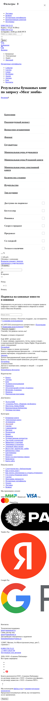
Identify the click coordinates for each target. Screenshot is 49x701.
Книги (8, 377)
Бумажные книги (12, 418)
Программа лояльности (14, 479)
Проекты (8, 392)
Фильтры (4, 98)
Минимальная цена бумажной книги (23, 159)
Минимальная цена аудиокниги (21, 152)
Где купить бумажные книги (16, 475)
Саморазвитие (11, 428)
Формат (8, 137)
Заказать (4, 355)
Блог (7, 80)
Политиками (41, 325)
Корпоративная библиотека (16, 408)
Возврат (8, 15)
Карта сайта (10, 461)
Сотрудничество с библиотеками (18, 469)
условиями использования (12, 321)
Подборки (9, 74)
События (8, 68)
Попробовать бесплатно (10, 370)
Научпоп (8, 430)
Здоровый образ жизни (14, 446)
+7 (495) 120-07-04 (8, 650)
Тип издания (11, 192)
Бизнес (8, 434)
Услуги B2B (10, 402)
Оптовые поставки (12, 410)
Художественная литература (16, 438)
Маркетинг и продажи (14, 442)
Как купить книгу (12, 471)
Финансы (9, 436)
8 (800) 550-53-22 (7, 648)
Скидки (8, 70)
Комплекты (9, 459)
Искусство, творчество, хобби (17, 448)
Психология (10, 432)
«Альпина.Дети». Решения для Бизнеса (20, 404)
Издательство (11, 185)
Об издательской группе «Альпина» (19, 388)
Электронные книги (13, 420)
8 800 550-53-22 (7, 25)
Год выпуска (10, 144)
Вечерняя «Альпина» (13, 390)
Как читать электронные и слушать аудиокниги (24, 473)
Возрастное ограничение (17, 129)
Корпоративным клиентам (15, 20)
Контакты (9, 82)
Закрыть (44, 5)
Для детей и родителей (14, 440)
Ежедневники (10, 453)
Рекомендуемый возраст (17, 122)
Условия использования (14, 384)
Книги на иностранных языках (17, 457)
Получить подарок (8, 329)
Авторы (8, 78)
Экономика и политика (14, 444)
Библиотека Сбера (12, 451)
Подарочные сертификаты (15, 17)
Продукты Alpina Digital (14, 406)
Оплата (8, 483)
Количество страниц (15, 177)
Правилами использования (12, 327)
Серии (7, 72)
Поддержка (9, 22)
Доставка (9, 13)
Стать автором (15, 653)
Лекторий (9, 60)
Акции (8, 76)
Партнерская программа (14, 394)
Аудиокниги (10, 422)
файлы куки (18, 689)
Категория (9, 114)
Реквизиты (9, 386)
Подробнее (5, 347)
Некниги (8, 455)
